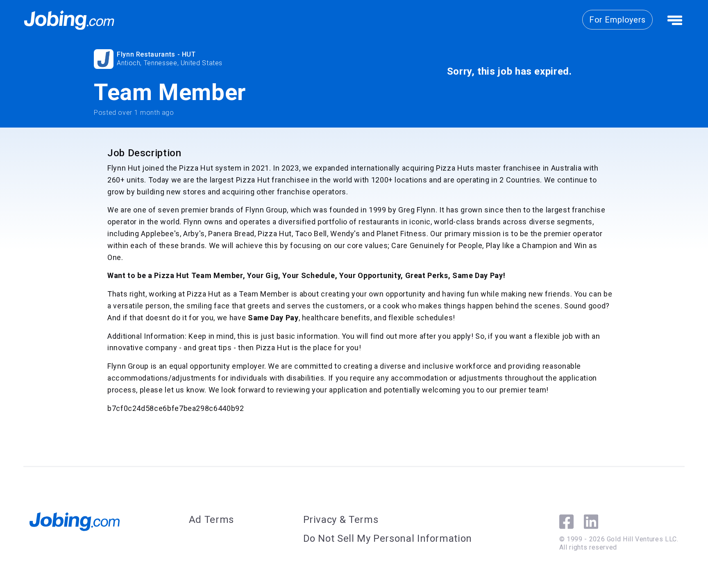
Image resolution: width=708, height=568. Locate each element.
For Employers (617, 20)
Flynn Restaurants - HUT (156, 54)
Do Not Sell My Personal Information (387, 538)
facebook (566, 521)
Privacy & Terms (341, 519)
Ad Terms (211, 519)
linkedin (591, 521)
